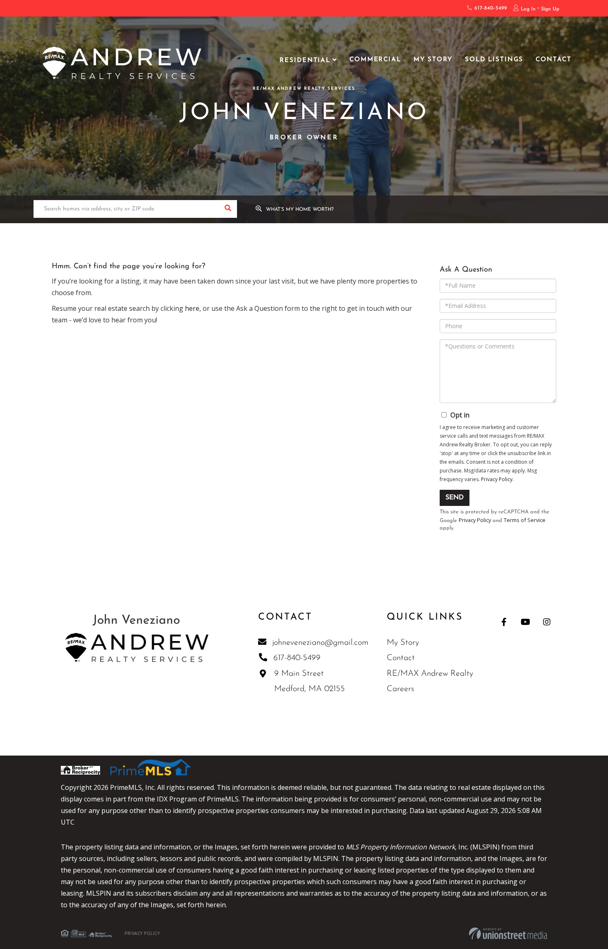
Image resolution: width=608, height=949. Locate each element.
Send (454, 497)
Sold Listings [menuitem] (494, 60)
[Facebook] (504, 622)
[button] (228, 209)
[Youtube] (525, 622)
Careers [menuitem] (400, 689)
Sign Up (550, 9)
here (192, 308)
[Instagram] (547, 622)
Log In (528, 9)
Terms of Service (525, 520)
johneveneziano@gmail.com (320, 643)
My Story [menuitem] (433, 60)
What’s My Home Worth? (300, 209)
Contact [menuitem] (553, 60)
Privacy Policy (496, 479)
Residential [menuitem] (305, 60)
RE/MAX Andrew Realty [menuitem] (430, 674)
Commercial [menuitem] (375, 60)
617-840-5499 (489, 8)
